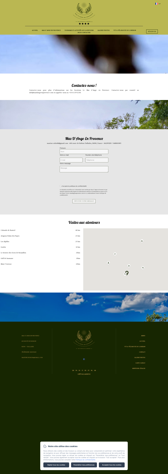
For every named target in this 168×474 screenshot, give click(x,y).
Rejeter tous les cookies (56, 465)
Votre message (65, 163)
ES (79, 370)
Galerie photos (104, 30)
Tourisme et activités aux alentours (79, 30)
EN (73, 370)
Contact (142, 352)
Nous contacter (84, 33)
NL (92, 370)
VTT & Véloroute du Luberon (124, 30)
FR (76, 370)
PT (88, 370)
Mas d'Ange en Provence (51, 30)
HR (95, 370)
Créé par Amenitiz (84, 374)
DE (85, 370)
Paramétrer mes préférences (84, 465)
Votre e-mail (64, 155)
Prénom (63, 148)
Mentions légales (138, 368)
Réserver (152, 31)
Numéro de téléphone (93, 155)
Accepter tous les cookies (111, 465)
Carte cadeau (140, 363)
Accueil (35, 30)
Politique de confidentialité (85, 460)
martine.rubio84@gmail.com (32, 357)
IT (82, 370)
